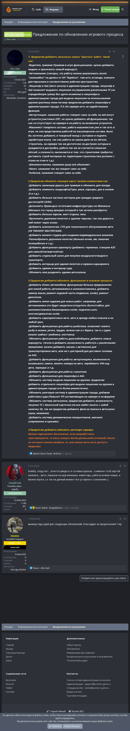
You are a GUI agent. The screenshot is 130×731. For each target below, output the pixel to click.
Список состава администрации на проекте (89, 680)
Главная (10, 645)
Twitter (9, 688)
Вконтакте (11, 680)
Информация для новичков (80, 652)
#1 (114, 51)
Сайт (38, 9)
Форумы (54, 9)
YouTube (10, 691)
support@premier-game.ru (98, 684)
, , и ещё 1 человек (57, 507)
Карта (9, 660)
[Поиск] (123, 9)
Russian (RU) (77, 711)
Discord (10, 684)
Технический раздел (77, 660)
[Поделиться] (109, 52)
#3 (125, 518)
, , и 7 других (52, 453)
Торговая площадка (77, 695)
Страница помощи (15, 652)
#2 (125, 465)
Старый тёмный (57, 711)
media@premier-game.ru (97, 688)
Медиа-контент (74, 691)
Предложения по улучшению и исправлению (90, 656)
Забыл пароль (74, 645)
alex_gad (22, 91)
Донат (9, 656)
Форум (9, 648)
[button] (61, 9)
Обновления (73, 648)
